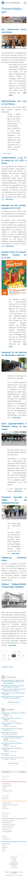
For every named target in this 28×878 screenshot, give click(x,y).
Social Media (14, 867)
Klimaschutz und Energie (8, 824)
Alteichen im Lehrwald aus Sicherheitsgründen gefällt (14, 693)
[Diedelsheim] (10, 772)
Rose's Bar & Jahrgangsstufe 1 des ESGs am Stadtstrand (14, 713)
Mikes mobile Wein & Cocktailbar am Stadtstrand (12, 719)
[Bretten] (3, 772)
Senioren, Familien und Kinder (10, 804)
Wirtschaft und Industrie (8, 826)
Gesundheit (5, 808)
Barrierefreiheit (14, 864)
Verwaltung (5, 847)
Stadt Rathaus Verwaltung (6, 838)
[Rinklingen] (20, 772)
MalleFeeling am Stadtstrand (10, 732)
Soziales (4, 806)
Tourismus (4, 787)
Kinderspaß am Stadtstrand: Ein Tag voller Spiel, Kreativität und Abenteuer (13, 686)
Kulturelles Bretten (7, 785)
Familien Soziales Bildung (5, 797)
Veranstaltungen (6, 783)
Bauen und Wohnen (7, 827)
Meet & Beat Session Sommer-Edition (12, 728)
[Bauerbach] (5, 772)
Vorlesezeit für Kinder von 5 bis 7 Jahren (13, 757)
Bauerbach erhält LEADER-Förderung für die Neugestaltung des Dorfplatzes (14, 690)
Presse (14, 860)
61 (19, 652)
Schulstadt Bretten (7, 803)
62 (4, 655)
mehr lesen (7, 153)
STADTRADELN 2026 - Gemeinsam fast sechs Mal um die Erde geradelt (13, 697)
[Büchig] (8, 772)
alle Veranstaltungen (13, 763)
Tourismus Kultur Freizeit (6, 778)
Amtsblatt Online (7, 667)
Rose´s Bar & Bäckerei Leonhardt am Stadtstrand (12, 744)
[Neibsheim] (18, 772)
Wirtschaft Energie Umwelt (6, 815)
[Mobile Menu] (25, 3)
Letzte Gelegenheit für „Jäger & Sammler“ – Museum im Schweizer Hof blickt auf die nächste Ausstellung (14, 682)
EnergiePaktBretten (7, 831)
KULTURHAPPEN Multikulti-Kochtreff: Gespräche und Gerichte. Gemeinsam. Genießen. (14, 738)
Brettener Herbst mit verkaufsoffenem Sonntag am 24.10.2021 (14, 255)
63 (9, 655)
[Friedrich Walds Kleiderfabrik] (14, 598)
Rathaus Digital (6, 843)
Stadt (3, 851)
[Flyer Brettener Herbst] (14, 277)
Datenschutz (14, 862)
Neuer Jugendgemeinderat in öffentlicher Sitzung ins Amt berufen (14, 426)
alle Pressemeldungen (13, 702)
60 (14, 652)
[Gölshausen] (15, 772)
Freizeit (4, 789)
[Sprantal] (25, 772)
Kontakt (14, 859)
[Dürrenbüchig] (13, 772)
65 (18, 655)
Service (4, 845)
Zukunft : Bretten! (6, 822)
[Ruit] (23, 772)
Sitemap (14, 865)
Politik (3, 849)
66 (23, 655)
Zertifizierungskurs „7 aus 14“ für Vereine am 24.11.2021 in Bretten (14, 160)
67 (4, 659)
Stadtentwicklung (6, 829)
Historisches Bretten (7, 791)
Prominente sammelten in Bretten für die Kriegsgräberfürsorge (14, 500)
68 (9, 659)
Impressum (14, 857)
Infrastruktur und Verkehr (8, 820)
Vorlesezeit (6, 753)
